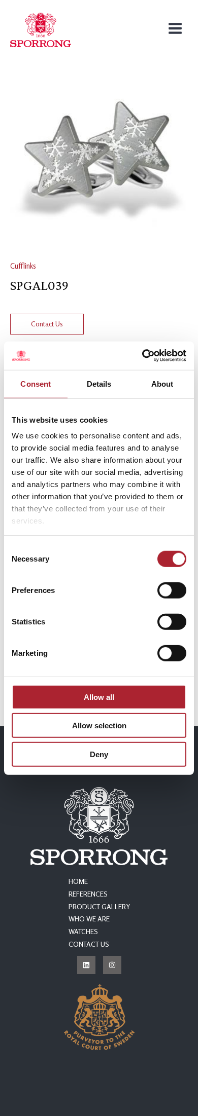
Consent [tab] (35, 383)
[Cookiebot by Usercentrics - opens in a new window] (142, 355)
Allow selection (99, 725)
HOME (78, 881)
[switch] (171, 590)
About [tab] (162, 383)
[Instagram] (112, 965)
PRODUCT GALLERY (99, 907)
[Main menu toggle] (175, 28)
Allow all (99, 696)
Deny (99, 754)
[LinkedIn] (86, 965)
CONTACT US (89, 944)
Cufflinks (23, 266)
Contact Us (47, 324)
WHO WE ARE (89, 919)
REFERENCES (88, 894)
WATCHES (83, 931)
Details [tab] (99, 383)
